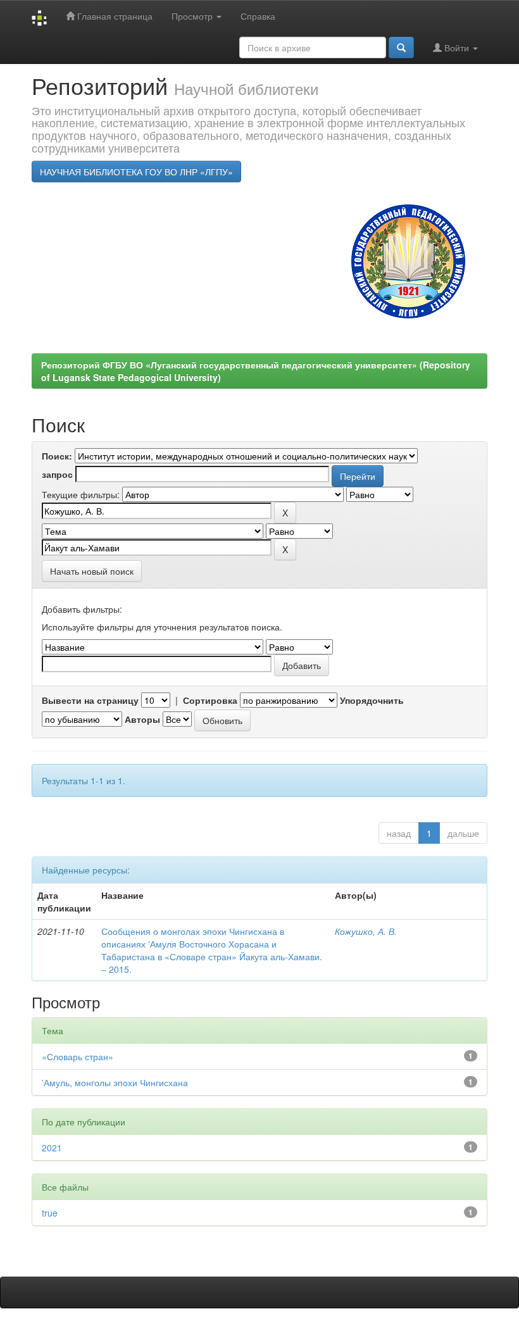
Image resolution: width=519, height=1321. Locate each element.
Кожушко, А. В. (366, 931)
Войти (457, 47)
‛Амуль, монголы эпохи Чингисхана (115, 1082)
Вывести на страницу (90, 700)
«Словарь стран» (77, 1056)
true (50, 1212)
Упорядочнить (372, 700)
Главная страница (114, 15)
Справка (258, 15)
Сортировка (210, 700)
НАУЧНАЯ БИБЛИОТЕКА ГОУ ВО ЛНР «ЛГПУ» (136, 171)
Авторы (142, 719)
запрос (57, 474)
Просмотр (193, 15)
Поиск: (57, 455)
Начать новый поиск (92, 571)
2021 (52, 1147)
